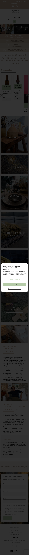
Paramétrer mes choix (14, 279)
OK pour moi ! (14, 284)
